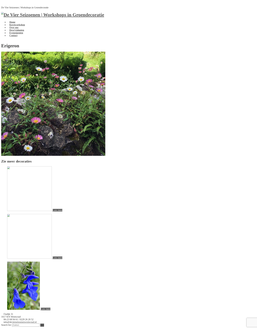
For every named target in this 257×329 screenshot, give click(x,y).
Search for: (6, 325)
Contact (13, 35)
